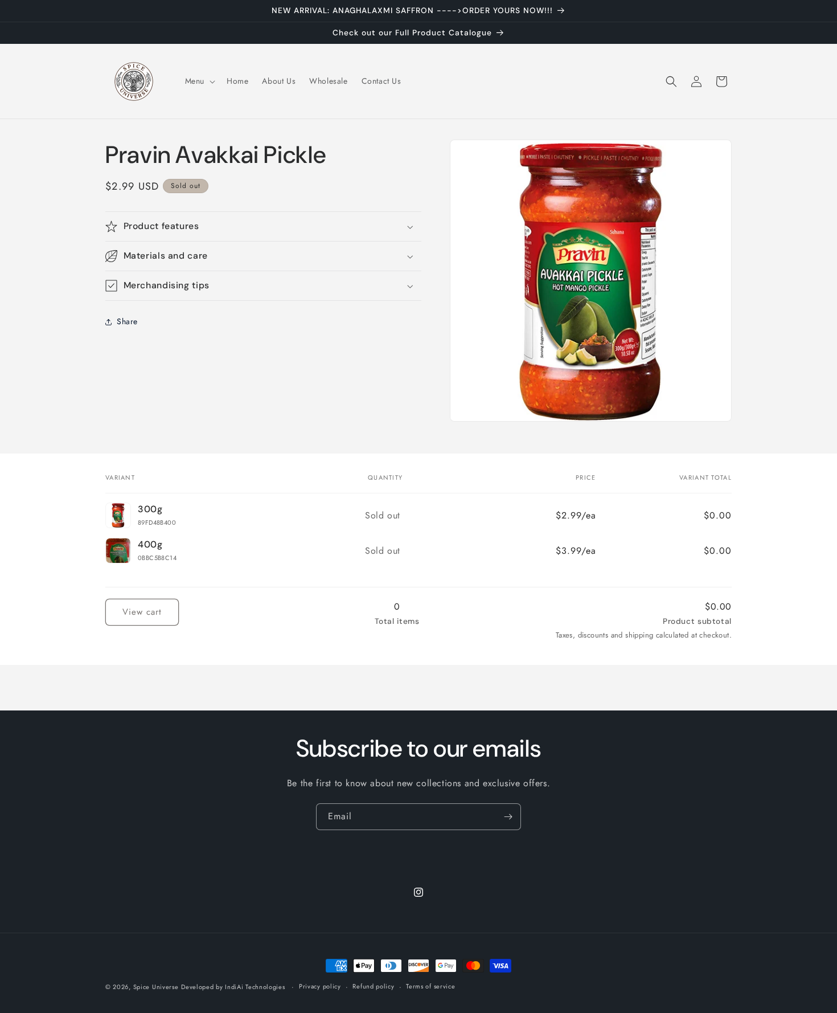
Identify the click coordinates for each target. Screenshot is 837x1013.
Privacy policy (320, 986)
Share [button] (127, 321)
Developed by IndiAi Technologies (233, 986)
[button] (199, 81)
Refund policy (373, 986)
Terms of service (430, 986)
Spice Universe (156, 986)
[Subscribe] (507, 816)
